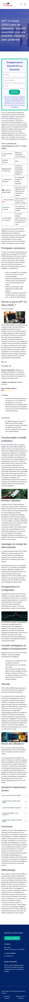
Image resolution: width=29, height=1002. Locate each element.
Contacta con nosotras (12, 938)
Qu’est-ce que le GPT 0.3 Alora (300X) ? (11, 795)
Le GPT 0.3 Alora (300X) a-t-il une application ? (10, 814)
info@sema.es (10, 956)
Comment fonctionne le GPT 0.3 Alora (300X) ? (11, 801)
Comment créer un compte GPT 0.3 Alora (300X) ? (12, 820)
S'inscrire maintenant (14, 92)
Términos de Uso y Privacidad (20, 997)
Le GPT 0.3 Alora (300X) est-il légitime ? (11, 807)
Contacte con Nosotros (6, 997)
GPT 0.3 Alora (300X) (7, 118)
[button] (21, 4)
